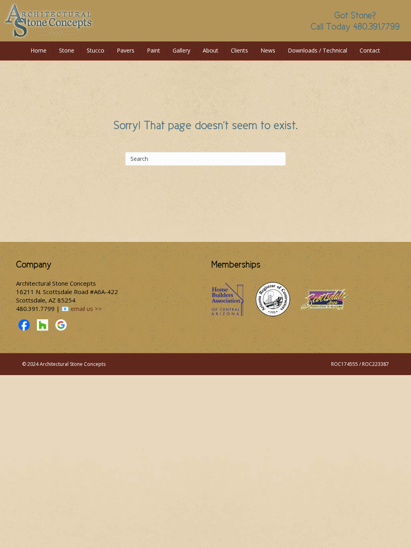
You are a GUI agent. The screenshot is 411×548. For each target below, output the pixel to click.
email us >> (86, 308)
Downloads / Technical (317, 50)
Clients (239, 50)
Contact (370, 50)
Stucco (95, 50)
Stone (66, 50)
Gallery (181, 50)
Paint (153, 50)
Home (39, 50)
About (210, 50)
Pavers (125, 50)
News (267, 50)
